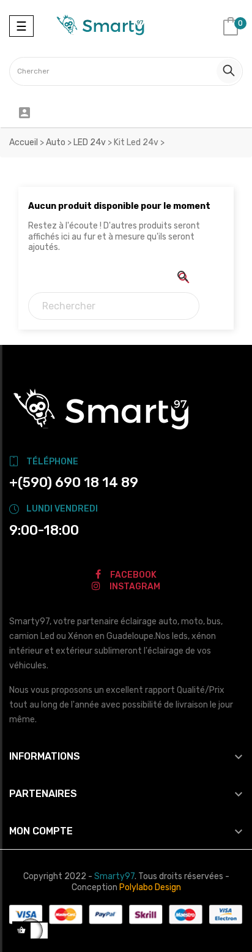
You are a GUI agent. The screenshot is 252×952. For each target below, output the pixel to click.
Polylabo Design (150, 887)
